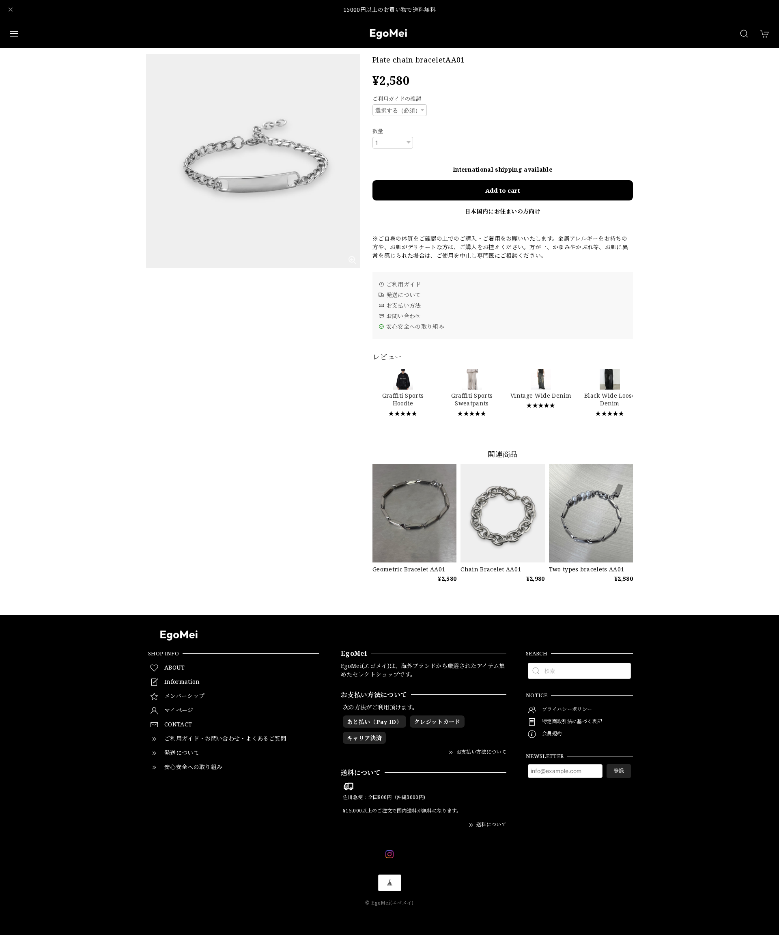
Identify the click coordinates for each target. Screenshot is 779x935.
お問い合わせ (402, 316)
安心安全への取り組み (414, 326)
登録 (618, 770)
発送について (402, 295)
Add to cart (502, 190)
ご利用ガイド (402, 284)
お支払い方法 (402, 305)
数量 (377, 131)
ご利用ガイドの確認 (396, 98)
